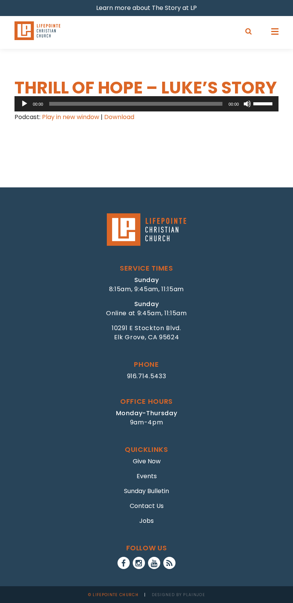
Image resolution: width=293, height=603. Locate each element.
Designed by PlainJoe (178, 595)
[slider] (264, 103)
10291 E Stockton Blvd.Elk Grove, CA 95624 (146, 333)
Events (147, 476)
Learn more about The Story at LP (146, 7)
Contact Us (147, 505)
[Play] (24, 104)
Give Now (147, 461)
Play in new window (70, 117)
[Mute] (247, 104)
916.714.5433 (146, 376)
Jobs (146, 520)
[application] (146, 103)
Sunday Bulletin (146, 491)
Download (119, 117)
